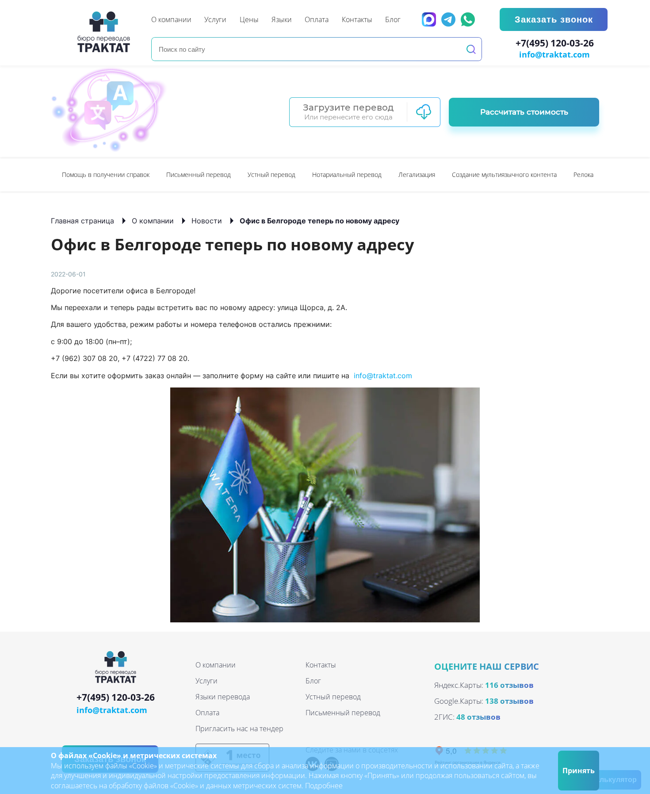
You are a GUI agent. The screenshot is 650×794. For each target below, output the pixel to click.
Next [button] (595, 175)
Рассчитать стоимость (524, 111)
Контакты (321, 665)
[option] (105, 174)
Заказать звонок (554, 19)
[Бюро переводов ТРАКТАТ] (106, 32)
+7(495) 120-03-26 (555, 43)
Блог (313, 681)
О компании (153, 220)
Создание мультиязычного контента (504, 174)
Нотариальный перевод (347, 174)
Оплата (207, 712)
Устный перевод (271, 174)
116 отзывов (509, 685)
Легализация (416, 174)
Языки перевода (222, 697)
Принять (578, 770)
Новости (206, 220)
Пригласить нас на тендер (239, 728)
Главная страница (82, 220)
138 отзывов (509, 701)
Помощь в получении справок (105, 174)
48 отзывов (478, 717)
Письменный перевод (198, 174)
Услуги (206, 681)
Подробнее (324, 785)
